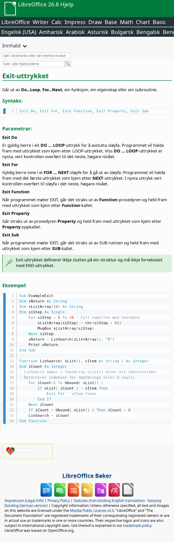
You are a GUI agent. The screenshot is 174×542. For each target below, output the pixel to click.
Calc (56, 22)
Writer (41, 22)
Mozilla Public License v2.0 (92, 510)
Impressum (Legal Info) (24, 500)
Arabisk (75, 32)
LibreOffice (15, 22)
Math (126, 22)
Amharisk (51, 32)
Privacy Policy (59, 500)
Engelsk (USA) (18, 32)
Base (111, 22)
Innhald (11, 45)
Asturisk (97, 32)
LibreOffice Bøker (87, 475)
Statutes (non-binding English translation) (109, 500)
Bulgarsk (122, 32)
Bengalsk (148, 32)
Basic (159, 22)
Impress (75, 22)
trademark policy (137, 525)
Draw (95, 22)
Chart (143, 22)
